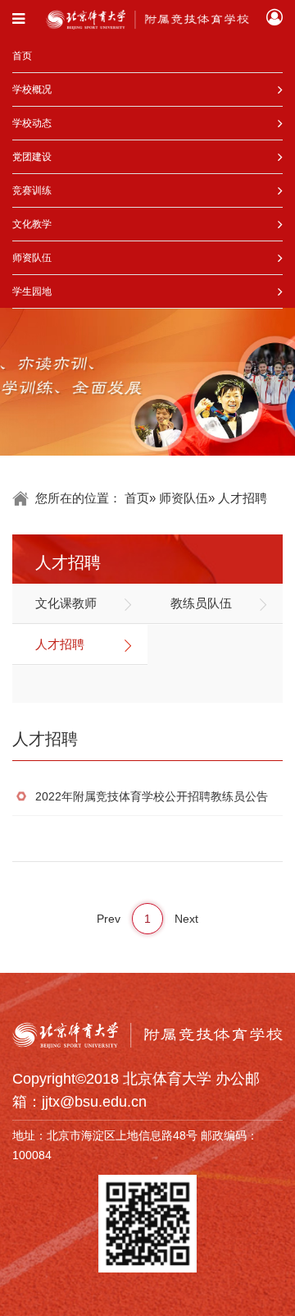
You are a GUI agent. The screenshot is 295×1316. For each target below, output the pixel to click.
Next (186, 918)
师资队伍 (32, 258)
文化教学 (32, 224)
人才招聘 (59, 644)
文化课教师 (66, 603)
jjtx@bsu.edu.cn (94, 1102)
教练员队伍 (201, 603)
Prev (108, 918)
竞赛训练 (32, 190)
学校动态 (32, 123)
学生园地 (32, 291)
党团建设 (32, 157)
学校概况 (32, 89)
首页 (22, 56)
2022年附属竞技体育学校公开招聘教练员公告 (151, 796)
